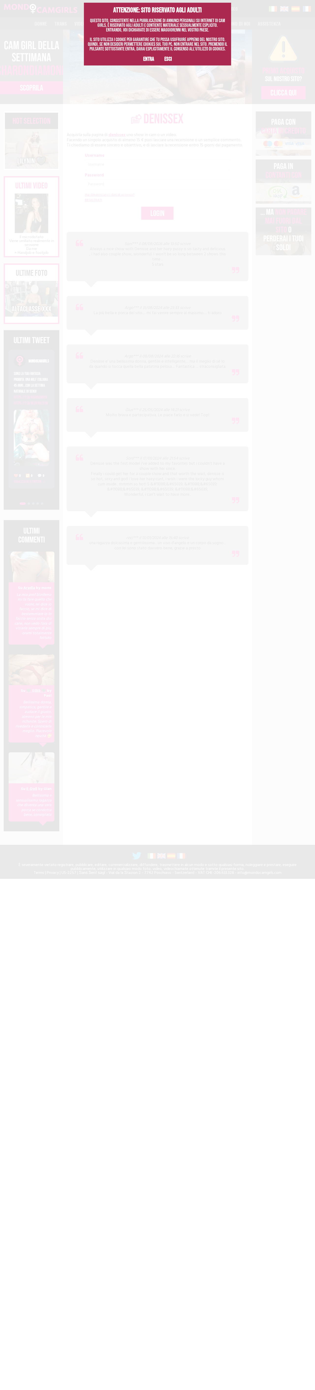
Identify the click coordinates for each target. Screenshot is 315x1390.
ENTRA (148, 59)
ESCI (168, 59)
